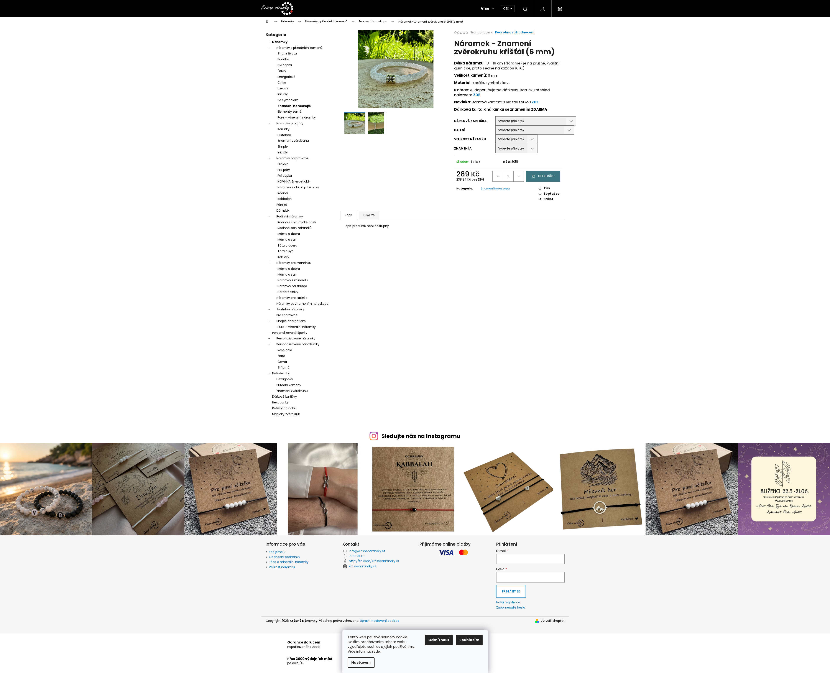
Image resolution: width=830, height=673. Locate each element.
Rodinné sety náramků (295, 228)
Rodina (283, 193)
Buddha (283, 59)
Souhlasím (469, 639)
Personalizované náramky (295, 338)
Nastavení (361, 662)
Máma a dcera (289, 234)
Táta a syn (286, 251)
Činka (282, 82)
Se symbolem (288, 100)
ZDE (476, 94)
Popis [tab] (349, 215)
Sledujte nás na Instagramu (420, 436)
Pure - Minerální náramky (297, 117)
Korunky (283, 129)
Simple (283, 146)
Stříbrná (283, 367)
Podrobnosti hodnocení (514, 32)
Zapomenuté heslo (510, 608)
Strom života (287, 53)
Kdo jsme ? (277, 552)
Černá (282, 362)
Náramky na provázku (292, 158)
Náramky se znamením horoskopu (302, 303)
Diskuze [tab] (369, 215)
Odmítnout (438, 639)
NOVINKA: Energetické (294, 181)
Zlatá (281, 356)
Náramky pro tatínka (291, 298)
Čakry (282, 71)
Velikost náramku (282, 567)
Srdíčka (283, 164)
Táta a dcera (287, 245)
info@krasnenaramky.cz (367, 551)
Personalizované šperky (289, 333)
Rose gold (285, 350)
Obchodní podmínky (284, 557)
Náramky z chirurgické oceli (298, 187)
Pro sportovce (286, 315)
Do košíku (546, 176)
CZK (506, 8)
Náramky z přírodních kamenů (299, 48)
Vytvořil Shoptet (553, 621)
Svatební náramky (290, 309)
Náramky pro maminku (293, 263)
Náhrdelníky (281, 373)
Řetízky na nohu (284, 408)
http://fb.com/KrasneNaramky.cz (374, 561)
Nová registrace (508, 602)
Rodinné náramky (289, 216)
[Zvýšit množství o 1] (518, 176)
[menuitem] (318, 8)
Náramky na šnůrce (292, 286)
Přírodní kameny (288, 385)
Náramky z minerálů (293, 280)
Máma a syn (287, 239)
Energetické (286, 77)
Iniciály (283, 94)
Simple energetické (291, 321)
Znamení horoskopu (294, 106)
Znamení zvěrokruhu (293, 140)
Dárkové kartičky (284, 396)
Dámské (282, 210)
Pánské (281, 204)
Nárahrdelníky (288, 292)
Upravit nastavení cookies (379, 621)
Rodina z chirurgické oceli (297, 222)
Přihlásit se (511, 591)
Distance (284, 135)
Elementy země (289, 111)
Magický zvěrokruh (286, 414)
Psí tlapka (285, 65)
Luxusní (283, 88)
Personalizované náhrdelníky (297, 344)
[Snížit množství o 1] (498, 176)
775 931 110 (357, 556)
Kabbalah (285, 199)
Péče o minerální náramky (289, 562)
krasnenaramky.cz (362, 566)
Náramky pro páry (289, 123)
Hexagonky (284, 379)
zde (377, 651)
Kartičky (283, 257)
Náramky (280, 42)
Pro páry (284, 170)
